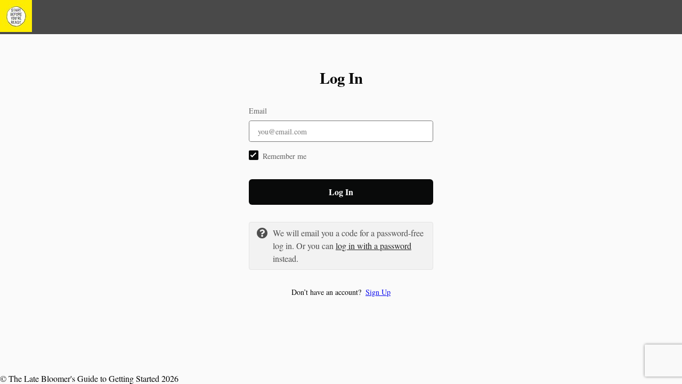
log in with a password (373, 245)
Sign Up (378, 292)
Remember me (284, 156)
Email (258, 111)
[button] (341, 292)
